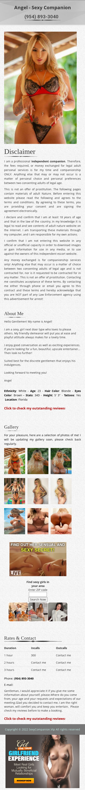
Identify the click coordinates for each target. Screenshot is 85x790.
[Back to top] (74, 779)
